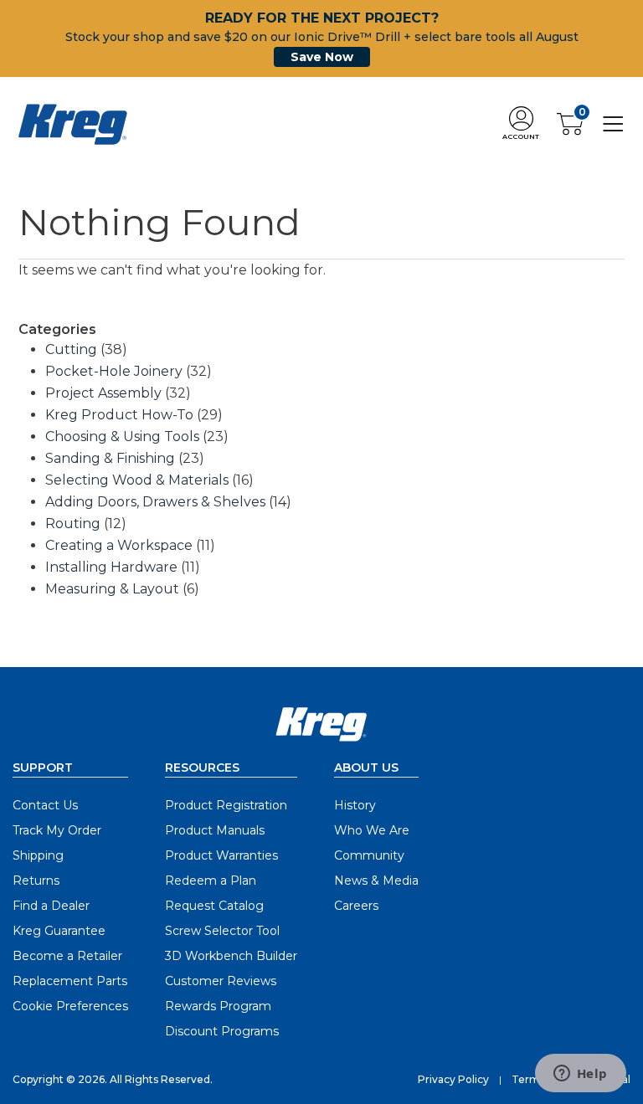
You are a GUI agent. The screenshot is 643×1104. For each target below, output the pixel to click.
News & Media (376, 880)
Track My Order (57, 830)
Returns (36, 880)
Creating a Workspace (119, 545)
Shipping (38, 855)
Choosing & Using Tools (122, 436)
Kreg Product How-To (119, 415)
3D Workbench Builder (231, 955)
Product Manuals (215, 830)
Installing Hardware (111, 567)
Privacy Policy (453, 1079)
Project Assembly (103, 393)
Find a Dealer (51, 905)
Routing (72, 523)
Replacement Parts (70, 980)
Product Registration (226, 805)
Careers (356, 905)
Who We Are (371, 830)
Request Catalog (214, 905)
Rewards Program (218, 1006)
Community (369, 855)
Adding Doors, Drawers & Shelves (155, 502)
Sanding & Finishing (110, 458)
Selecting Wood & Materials (137, 480)
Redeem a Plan (210, 880)
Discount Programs (222, 1031)
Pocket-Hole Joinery (114, 371)
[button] (521, 124)
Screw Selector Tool (222, 930)
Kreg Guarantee (59, 930)
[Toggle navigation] (613, 123)
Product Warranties (221, 855)
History (355, 805)
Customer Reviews (220, 980)
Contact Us (45, 805)
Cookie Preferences (70, 1006)
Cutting (71, 349)
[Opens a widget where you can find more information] (580, 1075)
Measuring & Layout (112, 589)
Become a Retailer (67, 955)
